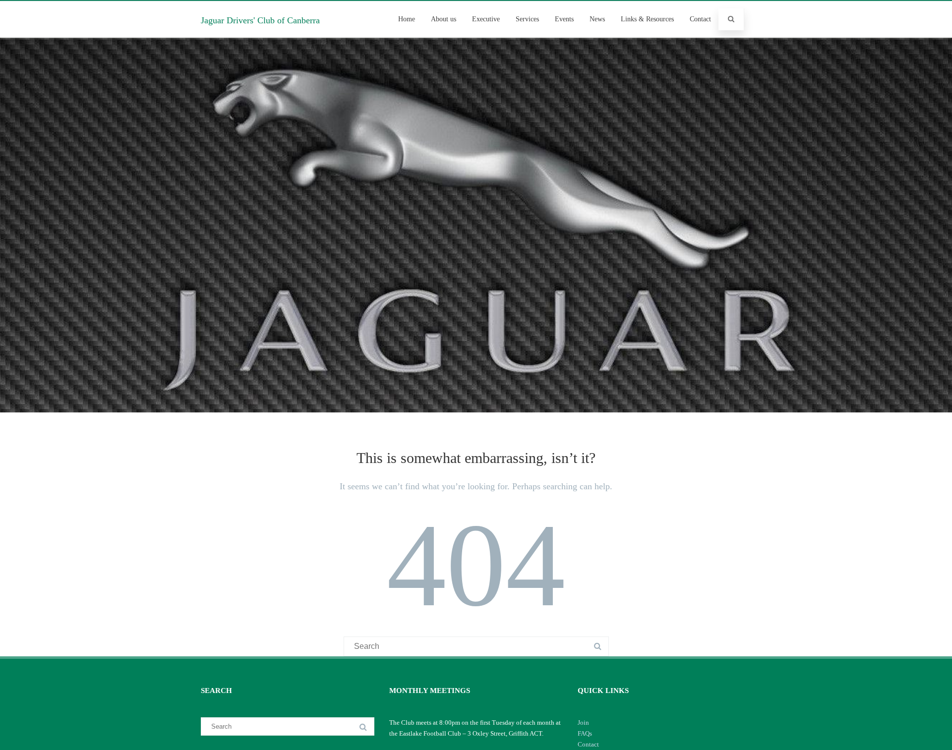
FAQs (585, 733)
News (597, 19)
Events (564, 19)
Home (406, 19)
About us (443, 19)
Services (527, 19)
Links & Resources (647, 19)
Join (583, 722)
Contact (700, 19)
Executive (486, 19)
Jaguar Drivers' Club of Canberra (260, 20)
